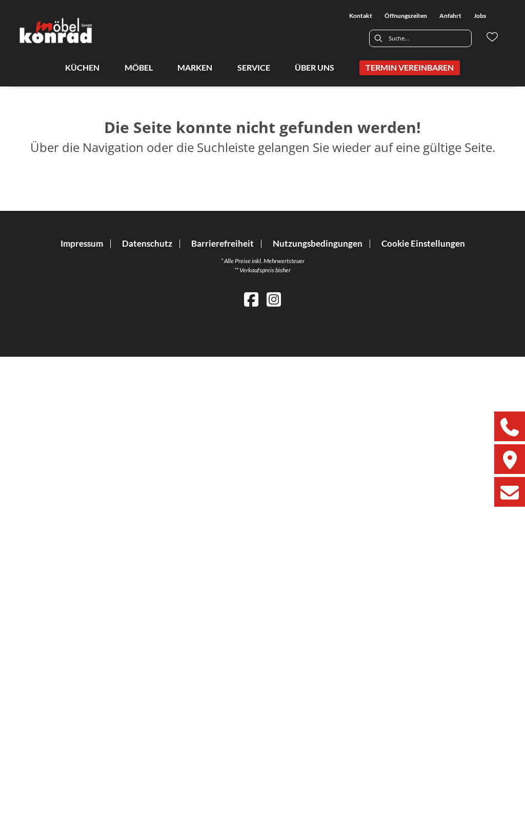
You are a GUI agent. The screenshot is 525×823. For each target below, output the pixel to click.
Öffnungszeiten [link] (406, 15)
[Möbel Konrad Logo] (56, 30)
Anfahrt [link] (450, 15)
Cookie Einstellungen (423, 244)
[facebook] (251, 299)
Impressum (81, 243)
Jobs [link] (480, 15)
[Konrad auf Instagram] (509, 459)
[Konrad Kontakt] (509, 492)
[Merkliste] (492, 37)
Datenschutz (147, 243)
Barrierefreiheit (222, 243)
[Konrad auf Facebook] (509, 426)
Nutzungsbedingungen (317, 243)
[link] (82, 67)
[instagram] (274, 299)
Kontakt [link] (360, 15)
